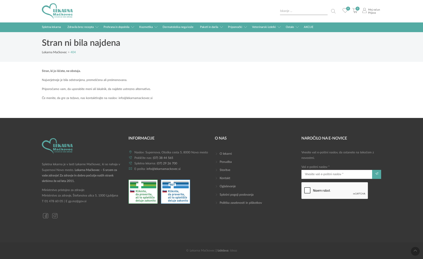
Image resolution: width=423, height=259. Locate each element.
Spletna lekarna (51, 27)
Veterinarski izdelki (264, 27)
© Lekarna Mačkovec (200, 250)
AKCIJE (309, 27)
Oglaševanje (228, 186)
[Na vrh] (415, 251)
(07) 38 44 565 (163, 158)
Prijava (372, 12)
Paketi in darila (209, 27)
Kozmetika (146, 27)
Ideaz (233, 250)
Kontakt (225, 178)
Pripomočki (235, 27)
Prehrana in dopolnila (116, 27)
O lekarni (226, 153)
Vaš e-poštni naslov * (315, 167)
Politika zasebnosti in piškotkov (241, 202)
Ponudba (226, 161)
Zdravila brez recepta (80, 27)
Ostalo (290, 27)
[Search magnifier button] (333, 11)
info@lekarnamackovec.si (135, 98)
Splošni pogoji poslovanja (237, 194)
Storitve (225, 170)
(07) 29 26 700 (167, 163)
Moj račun (374, 9)
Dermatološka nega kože (178, 27)
